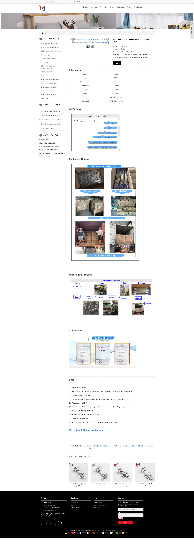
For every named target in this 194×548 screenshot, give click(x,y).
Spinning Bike (75, 502)
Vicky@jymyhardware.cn (52, 146)
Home (85, 7)
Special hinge (45, 62)
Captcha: (120, 512)
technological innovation (100, 505)
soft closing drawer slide (49, 83)
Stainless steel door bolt (48, 94)
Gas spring (44, 98)
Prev (73, 39)
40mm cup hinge (47, 71)
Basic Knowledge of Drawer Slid (51, 124)
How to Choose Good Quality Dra (51, 120)
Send (125, 522)
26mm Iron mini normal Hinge (100, 484)
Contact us (138, 7)
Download (120, 7)
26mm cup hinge (47, 68)
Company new (98, 502)
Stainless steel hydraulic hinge (51, 51)
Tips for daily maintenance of (50, 115)
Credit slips (97, 508)
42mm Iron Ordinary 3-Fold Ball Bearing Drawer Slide (136, 446)
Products (103, 7)
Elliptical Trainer (75, 508)
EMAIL (118, 63)
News (111, 7)
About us (94, 7)
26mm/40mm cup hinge (48, 66)
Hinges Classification (47, 128)
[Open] (192, 30)
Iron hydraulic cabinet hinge (50, 47)
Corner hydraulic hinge (48, 58)
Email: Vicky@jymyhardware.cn (54, 2)
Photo (129, 7)
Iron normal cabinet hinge (49, 43)
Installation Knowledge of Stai (50, 111)
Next (107, 39)
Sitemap (122, 530)
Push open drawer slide (48, 91)
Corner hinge (45, 55)
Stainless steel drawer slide (50, 79)
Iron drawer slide (46, 76)
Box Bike (73, 505)
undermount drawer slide (49, 87)
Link (95, 498)
